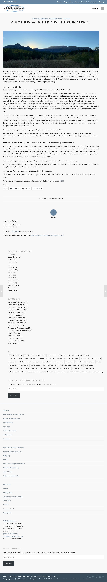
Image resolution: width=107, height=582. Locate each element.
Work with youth (85, 372)
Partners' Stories (14, 325)
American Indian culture (16, 355)
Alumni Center (7, 472)
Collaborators (7, 435)
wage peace (61, 372)
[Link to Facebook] (87, 576)
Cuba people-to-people (30, 358)
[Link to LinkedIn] (99, 576)
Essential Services (74, 358)
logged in (15, 231)
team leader (35, 368)
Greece (10, 262)
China (10, 254)
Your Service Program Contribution (14, 464)
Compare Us (7, 439)
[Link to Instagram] (96, 576)
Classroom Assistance (16, 302)
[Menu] (101, 8)
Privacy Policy (7, 493)
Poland (10, 278)
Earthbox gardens (62, 358)
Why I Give (12, 343)
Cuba (10, 259)
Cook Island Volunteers (15, 358)
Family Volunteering (40, 19)
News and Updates (15, 323)
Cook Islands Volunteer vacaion (81, 355)
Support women (89, 365)
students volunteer (35, 365)
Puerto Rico (12, 280)
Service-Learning (14, 336)
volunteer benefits (65, 368)
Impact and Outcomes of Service (13, 447)
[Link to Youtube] (93, 576)
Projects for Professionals (17, 328)
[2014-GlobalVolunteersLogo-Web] (15, 8)
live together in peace (82, 361)
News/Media (7, 484)
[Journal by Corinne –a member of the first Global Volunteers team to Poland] (105, 291)
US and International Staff (11, 419)
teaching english (25, 368)
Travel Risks (7, 501)
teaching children (14, 368)
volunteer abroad (53, 368)
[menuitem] (59, 1)
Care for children (29, 355)
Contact (5, 489)
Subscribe (13, 395)
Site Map (6, 505)
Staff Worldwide (14, 338)
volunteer (43, 368)
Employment (7, 513)
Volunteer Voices (55, 19)
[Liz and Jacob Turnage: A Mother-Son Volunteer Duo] (1, 291)
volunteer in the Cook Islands (17, 372)
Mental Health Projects (16, 320)
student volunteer (48, 365)
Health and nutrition (25, 361)
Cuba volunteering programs (47, 358)
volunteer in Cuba (89, 368)
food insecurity (85, 358)
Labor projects (69, 361)
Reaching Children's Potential (18, 330)
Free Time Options (15, 315)
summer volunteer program (63, 365)
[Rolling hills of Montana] (51, 49)
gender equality (13, 361)
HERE (62, 181)
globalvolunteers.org (10, 534)
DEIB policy (6, 456)
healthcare (36, 361)
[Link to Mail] (102, 576)
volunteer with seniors (46, 372)
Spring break (24, 365)
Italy (9, 265)
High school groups (46, 361)
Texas (10, 288)
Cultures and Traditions (16, 307)
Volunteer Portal (90, 2)
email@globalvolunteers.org (13, 536)
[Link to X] (90, 576)
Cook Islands (12, 257)
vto (55, 372)
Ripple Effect (12, 333)
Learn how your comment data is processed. (47, 235)
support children (77, 365)
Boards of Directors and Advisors (13, 415)
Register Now (68, 2)
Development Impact (15, 310)
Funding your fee (96, 358)
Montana (11, 270)
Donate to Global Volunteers (12, 452)
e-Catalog (101, 2)
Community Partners (9, 431)
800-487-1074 (12, 2)
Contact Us (78, 2)
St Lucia (10, 283)
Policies (5, 460)
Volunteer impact (77, 368)
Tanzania (66, 19)
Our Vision (6, 427)
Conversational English (16, 305)
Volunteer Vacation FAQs (11, 476)
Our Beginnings (8, 423)
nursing (99, 361)
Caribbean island (40, 355)
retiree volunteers (14, 365)
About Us (6, 410)
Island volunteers (58, 361)
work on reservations (73, 372)
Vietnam (11, 290)
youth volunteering (97, 372)
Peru (9, 275)
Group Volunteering (15, 318)
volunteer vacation (32, 372)
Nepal (10, 272)
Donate (59, 2)
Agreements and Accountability (13, 497)
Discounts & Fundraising (11, 468)
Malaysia (11, 267)
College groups (51, 355)
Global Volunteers (56, 199)
